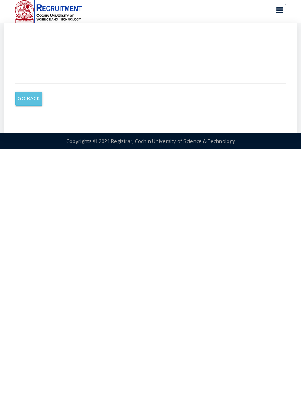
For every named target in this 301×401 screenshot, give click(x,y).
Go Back (29, 98)
